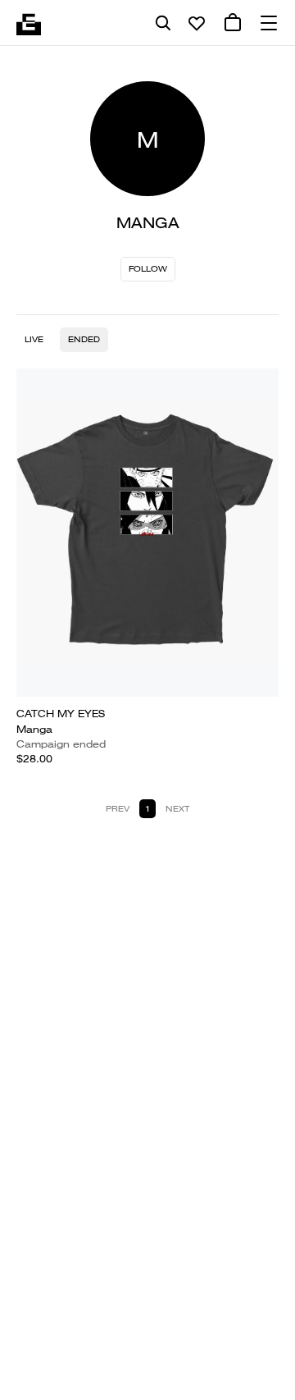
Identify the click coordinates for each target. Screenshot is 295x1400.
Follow (148, 268)
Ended (84, 339)
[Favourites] (197, 23)
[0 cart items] (233, 23)
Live (34, 339)
